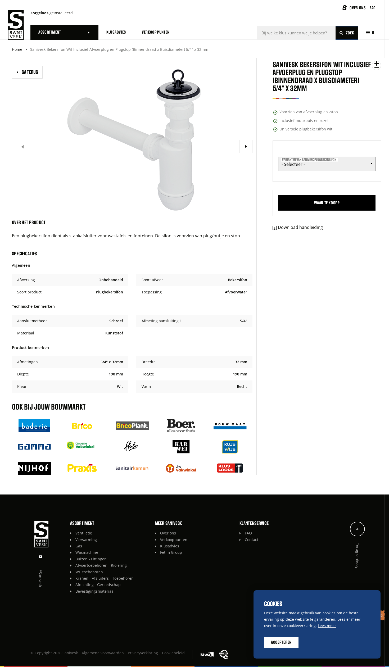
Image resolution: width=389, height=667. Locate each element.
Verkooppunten (173, 539)
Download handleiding (300, 227)
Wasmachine (86, 552)
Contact (251, 539)
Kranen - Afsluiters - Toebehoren (104, 578)
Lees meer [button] (327, 625)
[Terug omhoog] (357, 529)
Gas (78, 545)
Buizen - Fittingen (91, 558)
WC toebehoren (89, 571)
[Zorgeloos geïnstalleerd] (16, 25)
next (245, 146)
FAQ (248, 533)
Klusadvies (169, 545)
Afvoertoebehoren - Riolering (101, 565)
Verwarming (86, 539)
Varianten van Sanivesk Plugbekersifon (309, 159)
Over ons (168, 533)
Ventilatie (83, 533)
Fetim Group (171, 552)
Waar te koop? (327, 203)
